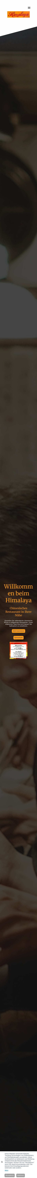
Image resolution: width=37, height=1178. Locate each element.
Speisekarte (18, 637)
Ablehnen (20, 1175)
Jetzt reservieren (18, 631)
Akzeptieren (9, 1175)
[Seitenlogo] (18, 14)
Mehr (6, 1170)
